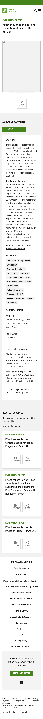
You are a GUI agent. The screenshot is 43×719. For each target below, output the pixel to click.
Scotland (30, 298)
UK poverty (12, 302)
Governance (12, 273)
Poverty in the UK (15, 294)
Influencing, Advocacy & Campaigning (21, 587)
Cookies (20, 629)
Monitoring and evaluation (19, 281)
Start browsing (21, 568)
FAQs (12, 389)
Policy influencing (15, 290)
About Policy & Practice (20, 617)
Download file (11, 129)
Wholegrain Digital (19, 712)
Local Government (15, 277)
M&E (28, 277)
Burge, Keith (24, 319)
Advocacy (11, 260)
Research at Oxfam (21, 604)
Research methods (15, 298)
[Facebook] (21, 682)
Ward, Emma (12, 327)
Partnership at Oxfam (21, 593)
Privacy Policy (21, 640)
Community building (16, 269)
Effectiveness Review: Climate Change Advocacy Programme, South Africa (19, 443)
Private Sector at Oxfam (21, 598)
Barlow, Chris (12, 319)
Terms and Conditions (21, 646)
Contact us (21, 623)
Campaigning (24, 260)
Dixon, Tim (11, 323)
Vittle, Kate (22, 323)
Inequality (25, 273)
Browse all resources (11, 426)
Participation (12, 285)
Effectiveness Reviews (15, 248)
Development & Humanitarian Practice (20, 581)
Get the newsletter (21, 673)
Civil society (12, 265)
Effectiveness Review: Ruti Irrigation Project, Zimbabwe (20, 529)
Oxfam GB (10, 337)
